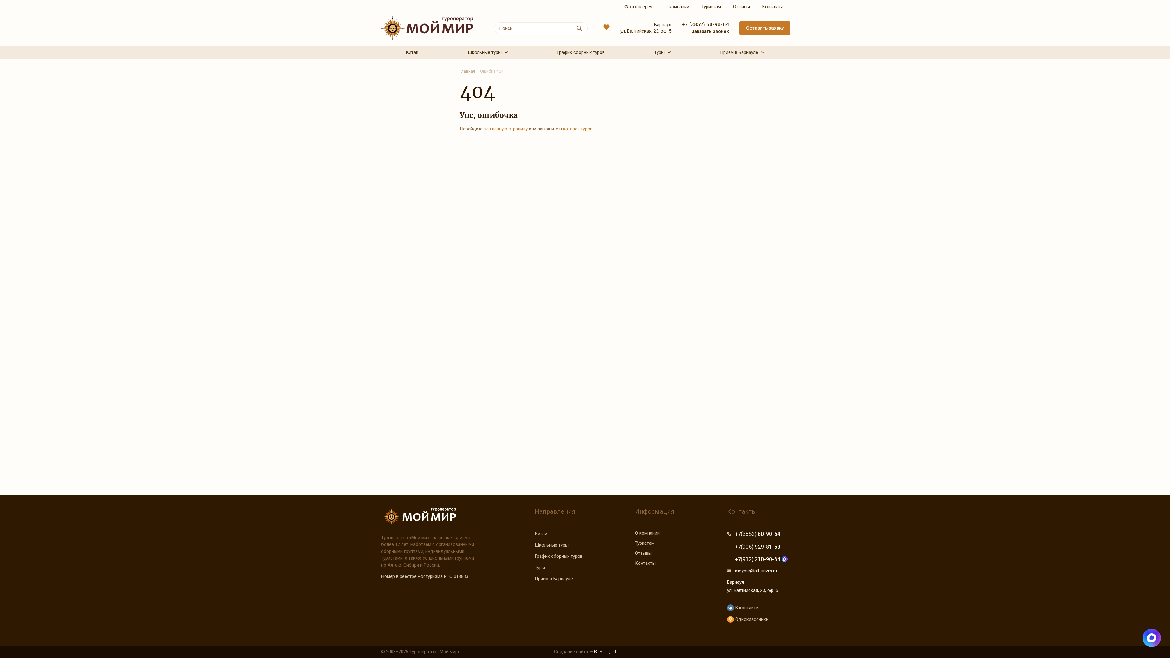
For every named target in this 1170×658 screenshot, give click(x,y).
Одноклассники (751, 619)
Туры (540, 567)
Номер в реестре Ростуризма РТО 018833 (424, 576)
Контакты (645, 563)
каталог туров (578, 129)
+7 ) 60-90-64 (757, 534)
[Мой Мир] (426, 28)
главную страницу (509, 129)
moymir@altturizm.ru (756, 571)
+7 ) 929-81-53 (757, 546)
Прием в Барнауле (554, 579)
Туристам (644, 543)
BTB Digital (605, 651)
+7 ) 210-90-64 (758, 559)
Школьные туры (552, 545)
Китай (541, 533)
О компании (647, 533)
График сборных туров (559, 556)
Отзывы (643, 553)
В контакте (746, 607)
